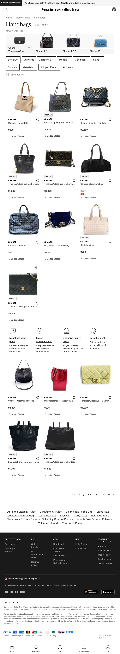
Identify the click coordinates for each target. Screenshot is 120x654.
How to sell (58, 544)
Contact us (81, 548)
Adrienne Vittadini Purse (21, 512)
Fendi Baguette (100, 515)
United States (30, 636)
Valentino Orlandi (48, 523)
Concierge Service (10, 550)
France (6, 636)
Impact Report (104, 554)
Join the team (104, 559)
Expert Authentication (44, 339)
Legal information (36, 585)
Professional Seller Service (60, 561)
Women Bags (23, 17)
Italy (54, 636)
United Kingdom (17, 636)
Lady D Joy (80, 515)
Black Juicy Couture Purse (22, 519)
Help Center (81, 544)
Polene (106, 519)
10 (104, 494)
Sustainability (104, 550)
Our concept (11, 544)
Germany (40, 636)
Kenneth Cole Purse (86, 519)
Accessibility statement (15, 585)
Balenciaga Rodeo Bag (79, 512)
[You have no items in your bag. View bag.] (114, 9)
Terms (49, 585)
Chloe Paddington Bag (20, 515)
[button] (114, 9)
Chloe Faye (102, 512)
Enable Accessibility (10, 2)
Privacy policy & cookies (65, 585)
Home (9, 17)
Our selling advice (58, 550)
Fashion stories (105, 563)
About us (102, 546)
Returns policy (35, 563)
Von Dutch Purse (72, 523)
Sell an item (59, 555)
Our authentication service (38, 554)
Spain (49, 636)
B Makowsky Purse (51, 512)
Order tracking (35, 546)
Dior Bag (65, 515)
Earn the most (97, 338)
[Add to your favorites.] (38, 120)
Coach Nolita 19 (47, 515)
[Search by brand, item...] (6, 9)
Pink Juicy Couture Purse (56, 519)
